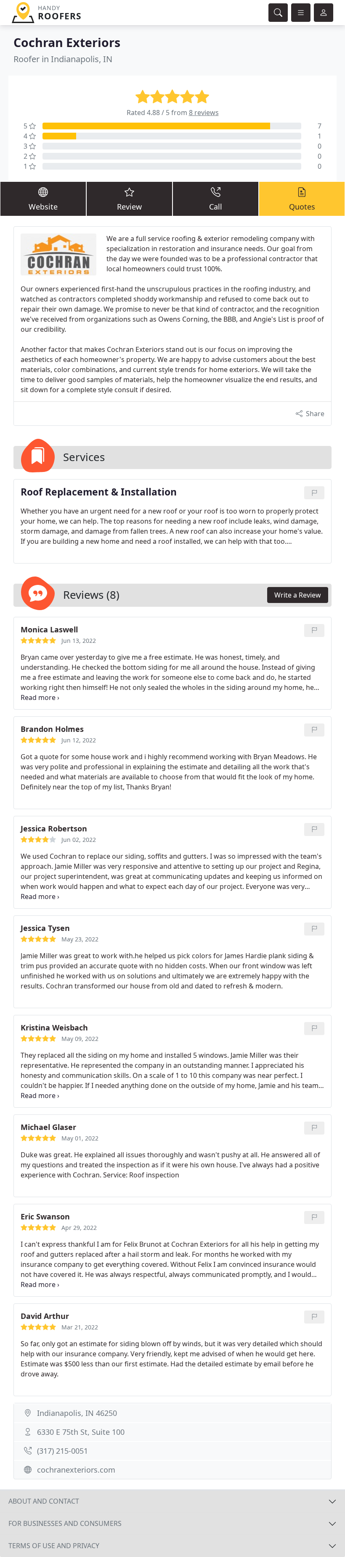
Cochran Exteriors (66, 42)
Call (215, 207)
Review (129, 207)
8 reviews (204, 112)
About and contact (43, 1501)
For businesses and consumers (65, 1523)
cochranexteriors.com (76, 1470)
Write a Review (297, 595)
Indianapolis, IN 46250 (77, 1413)
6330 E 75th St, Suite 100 (81, 1432)
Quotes (302, 207)
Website (43, 207)
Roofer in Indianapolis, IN (62, 59)
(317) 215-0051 (62, 1451)
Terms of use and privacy (53, 1545)
